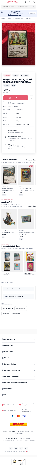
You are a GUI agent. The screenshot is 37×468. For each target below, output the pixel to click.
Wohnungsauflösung (8, 440)
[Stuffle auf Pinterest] (21, 448)
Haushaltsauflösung (24, 438)
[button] (2, 2)
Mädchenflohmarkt (23, 431)
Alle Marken (6, 313)
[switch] (21, 464)
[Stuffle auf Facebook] (16, 448)
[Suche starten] (33, 6)
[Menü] (24, 460)
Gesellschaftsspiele (18, 18)
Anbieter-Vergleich (29, 440)
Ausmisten (19, 440)
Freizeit (9, 18)
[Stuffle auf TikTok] (26, 448)
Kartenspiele (29, 18)
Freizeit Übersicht (21, 308)
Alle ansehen (32, 206)
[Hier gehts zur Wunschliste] (29, 2)
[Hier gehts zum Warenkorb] (34, 2)
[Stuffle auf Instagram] (11, 448)
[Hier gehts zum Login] (25, 2)
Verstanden (32, 13)
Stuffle (3, 18)
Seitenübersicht (16, 313)
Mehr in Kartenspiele (8, 308)
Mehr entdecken (31, 160)
